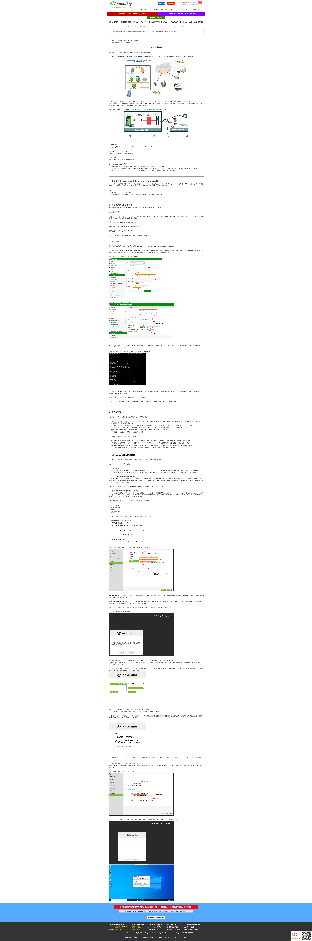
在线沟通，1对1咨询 (156, 18)
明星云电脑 (174, 9)
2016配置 (188, 4)
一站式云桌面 (153, 9)
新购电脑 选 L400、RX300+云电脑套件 (132, 13)
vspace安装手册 (182, 4)
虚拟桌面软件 (164, 9)
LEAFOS (137, 52)
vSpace (111, 52)
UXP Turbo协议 (194, 4)
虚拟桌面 (118, 147)
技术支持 (185, 9)
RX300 (132, 52)
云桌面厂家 (143, 9)
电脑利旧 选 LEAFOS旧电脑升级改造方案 (181, 13)
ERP (119, 52)
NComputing (112, 147)
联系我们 (195, 9)
